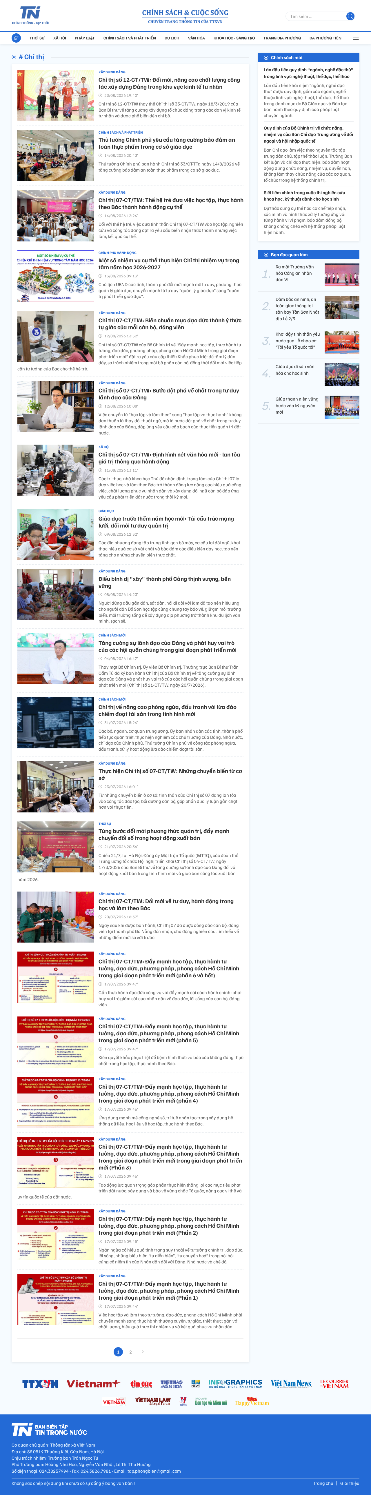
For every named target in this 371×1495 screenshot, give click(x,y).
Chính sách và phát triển (129, 37)
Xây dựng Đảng (112, 72)
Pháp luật (85, 37)
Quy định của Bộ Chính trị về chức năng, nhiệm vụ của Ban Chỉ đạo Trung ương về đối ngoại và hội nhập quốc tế (308, 134)
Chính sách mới (112, 635)
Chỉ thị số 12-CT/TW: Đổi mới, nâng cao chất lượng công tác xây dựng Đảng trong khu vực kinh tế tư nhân (169, 83)
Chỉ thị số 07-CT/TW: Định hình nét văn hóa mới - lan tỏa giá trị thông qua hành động (169, 458)
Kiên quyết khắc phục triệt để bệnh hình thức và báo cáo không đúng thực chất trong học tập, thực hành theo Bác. (171, 1060)
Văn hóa (196, 37)
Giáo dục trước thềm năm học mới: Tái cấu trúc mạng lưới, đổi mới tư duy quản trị (166, 522)
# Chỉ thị (31, 56)
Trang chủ (323, 1483)
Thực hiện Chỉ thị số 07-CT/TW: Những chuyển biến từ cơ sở (170, 774)
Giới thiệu (349, 1483)
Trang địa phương (282, 37)
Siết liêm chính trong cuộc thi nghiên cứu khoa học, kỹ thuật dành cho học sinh (304, 196)
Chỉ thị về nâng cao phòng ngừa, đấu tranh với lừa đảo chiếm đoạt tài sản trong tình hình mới (168, 710)
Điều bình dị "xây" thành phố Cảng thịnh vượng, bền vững (165, 582)
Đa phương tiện (325, 37)
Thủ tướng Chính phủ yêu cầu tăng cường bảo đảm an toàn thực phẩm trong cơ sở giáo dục (167, 143)
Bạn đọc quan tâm (289, 254)
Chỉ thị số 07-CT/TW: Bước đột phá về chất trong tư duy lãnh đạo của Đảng (169, 394)
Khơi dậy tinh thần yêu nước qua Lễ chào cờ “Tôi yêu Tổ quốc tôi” (298, 340)
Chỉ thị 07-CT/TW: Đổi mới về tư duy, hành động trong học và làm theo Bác (166, 904)
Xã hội (59, 37)
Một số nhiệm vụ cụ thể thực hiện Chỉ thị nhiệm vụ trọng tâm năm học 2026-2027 (169, 263)
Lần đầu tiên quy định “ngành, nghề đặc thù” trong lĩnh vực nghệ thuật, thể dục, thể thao (308, 73)
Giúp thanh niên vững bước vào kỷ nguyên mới (297, 405)
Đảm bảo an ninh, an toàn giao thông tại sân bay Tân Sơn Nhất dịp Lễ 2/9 (297, 308)
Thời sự (37, 37)
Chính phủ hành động (118, 252)
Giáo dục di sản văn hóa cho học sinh (295, 369)
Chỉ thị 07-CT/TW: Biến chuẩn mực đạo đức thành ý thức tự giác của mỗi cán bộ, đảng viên (170, 323)
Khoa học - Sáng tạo (234, 37)
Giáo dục (106, 511)
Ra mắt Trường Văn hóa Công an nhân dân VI (295, 272)
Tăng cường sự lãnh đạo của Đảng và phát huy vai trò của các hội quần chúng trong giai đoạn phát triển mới (168, 646)
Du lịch (172, 37)
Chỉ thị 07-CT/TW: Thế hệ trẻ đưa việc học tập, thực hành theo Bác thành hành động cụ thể (171, 203)
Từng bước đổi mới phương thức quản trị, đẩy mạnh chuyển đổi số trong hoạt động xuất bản (164, 834)
